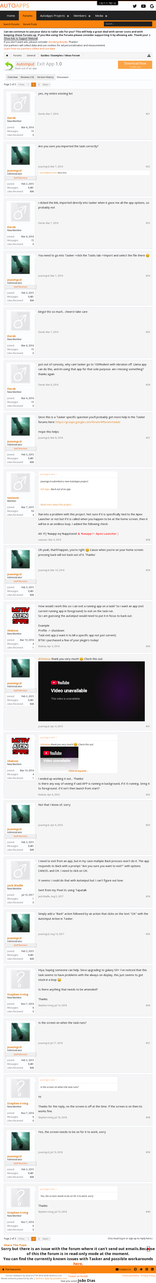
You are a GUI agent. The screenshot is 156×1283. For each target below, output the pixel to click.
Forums (28, 15)
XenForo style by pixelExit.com (51, 1278)
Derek (11, 118)
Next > (46, 84)
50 (32, 511)
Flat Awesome (13, 1269)
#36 (148, 1005)
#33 (148, 825)
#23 (148, 223)
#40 (148, 1211)
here (77, 1263)
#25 (148, 332)
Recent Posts (30, 24)
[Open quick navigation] (149, 55)
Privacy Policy (148, 1275)
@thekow (44, 659)
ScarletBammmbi (48, 172)
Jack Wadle (15, 885)
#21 (148, 113)
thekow (12, 630)
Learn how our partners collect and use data (29, 48)
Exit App (44, 489)
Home (11, 15)
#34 (148, 896)
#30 (148, 646)
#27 (148, 437)
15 (32, 131)
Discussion (62, 77)
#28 (148, 539)
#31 (148, 726)
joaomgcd (14, 170)
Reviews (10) (27, 77)
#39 (148, 1152)
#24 (148, 275)
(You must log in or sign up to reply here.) (130, 1238)
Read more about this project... (56, 504)
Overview (12, 77)
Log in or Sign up (107, 2)
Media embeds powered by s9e (17, 1278)
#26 (148, 384)
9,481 (31, 187)
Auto (14, 5)
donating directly (58, 42)
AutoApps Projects (52, 15)
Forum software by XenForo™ (34, 1275)
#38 (148, 1117)
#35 (148, 934)
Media (99, 15)
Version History (45, 77)
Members (80, 15)
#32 (148, 794)
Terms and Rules (130, 1275)
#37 (148, 1043)
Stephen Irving (17, 994)
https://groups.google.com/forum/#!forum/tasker (88, 422)
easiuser (13, 498)
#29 (148, 570)
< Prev (21, 84)
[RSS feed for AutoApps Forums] (152, 1269)
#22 (148, 166)
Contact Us (125, 1269)
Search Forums (11, 24)
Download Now (135, 64)
